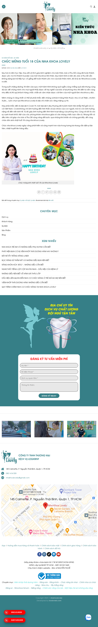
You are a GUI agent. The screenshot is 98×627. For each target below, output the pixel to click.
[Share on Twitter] (47, 192)
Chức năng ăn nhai (69, 582)
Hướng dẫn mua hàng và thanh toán (23, 545)
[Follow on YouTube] (58, 554)
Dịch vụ (5, 217)
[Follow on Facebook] (39, 554)
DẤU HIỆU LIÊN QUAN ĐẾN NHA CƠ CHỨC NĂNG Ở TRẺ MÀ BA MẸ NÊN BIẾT (34, 278)
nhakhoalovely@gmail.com (18, 477)
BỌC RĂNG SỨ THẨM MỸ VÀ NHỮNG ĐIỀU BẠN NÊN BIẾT (25, 260)
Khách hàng (7, 221)
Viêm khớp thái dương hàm (26, 582)
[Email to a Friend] (51, 192)
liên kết (51, 200)
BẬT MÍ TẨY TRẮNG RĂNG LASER (15, 255)
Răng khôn (54, 582)
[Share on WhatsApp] (39, 192)
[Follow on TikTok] (49, 554)
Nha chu (45, 585)
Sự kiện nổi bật (7, 58)
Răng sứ (8, 588)
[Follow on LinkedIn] (54, 554)
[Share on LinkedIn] (59, 192)
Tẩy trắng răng (57, 585)
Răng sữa (43, 582)
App (4, 545)
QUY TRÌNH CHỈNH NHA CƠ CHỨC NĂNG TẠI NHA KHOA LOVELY (29, 286)
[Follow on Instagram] (44, 554)
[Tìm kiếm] (91, 6)
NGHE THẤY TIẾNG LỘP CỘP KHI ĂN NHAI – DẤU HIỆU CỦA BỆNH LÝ (30, 269)
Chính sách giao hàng (70, 545)
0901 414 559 (11, 473)
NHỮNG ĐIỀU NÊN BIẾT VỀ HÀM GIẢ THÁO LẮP (21, 273)
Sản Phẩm (6, 230)
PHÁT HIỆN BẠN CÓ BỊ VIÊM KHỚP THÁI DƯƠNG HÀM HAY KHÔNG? (30, 251)
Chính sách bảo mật (50, 545)
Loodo (24, 68)
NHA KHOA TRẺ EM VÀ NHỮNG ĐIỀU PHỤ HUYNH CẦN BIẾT (26, 246)
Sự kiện (16, 58)
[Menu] (3, 7)
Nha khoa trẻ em (21, 588)
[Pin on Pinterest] (55, 192)
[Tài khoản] (94, 7)
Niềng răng (36, 588)
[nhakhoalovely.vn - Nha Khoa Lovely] (49, 6)
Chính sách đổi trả (52, 548)
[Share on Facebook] (43, 192)
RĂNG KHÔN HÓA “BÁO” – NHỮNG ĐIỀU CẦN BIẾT (23, 264)
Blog (4, 234)
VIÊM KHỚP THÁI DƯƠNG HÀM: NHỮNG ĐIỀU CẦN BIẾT (25, 282)
